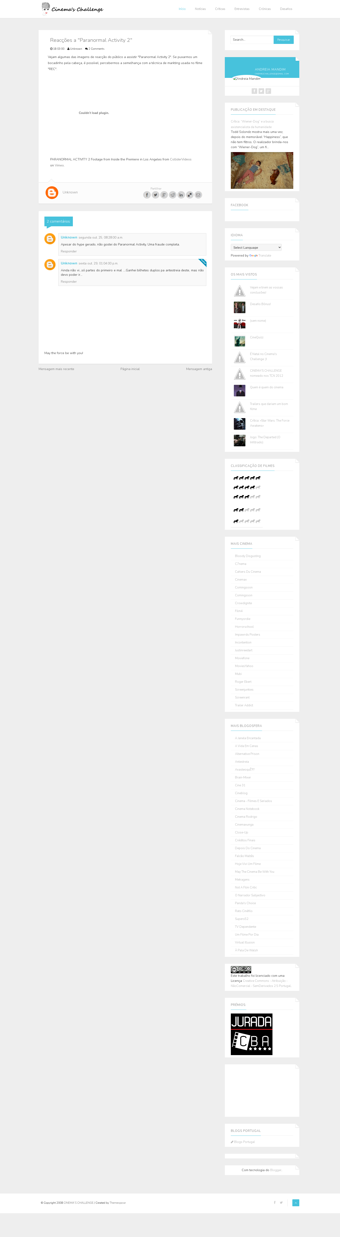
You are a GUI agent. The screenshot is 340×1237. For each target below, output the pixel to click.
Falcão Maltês (244, 856)
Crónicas (265, 9)
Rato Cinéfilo (244, 911)
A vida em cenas (246, 746)
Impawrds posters (247, 635)
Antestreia (242, 762)
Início (182, 9)
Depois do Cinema (248, 848)
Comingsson (243, 595)
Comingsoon (244, 588)
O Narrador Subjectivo (250, 895)
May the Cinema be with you (254, 872)
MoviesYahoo (244, 666)
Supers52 (241, 919)
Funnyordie (242, 619)
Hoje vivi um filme (248, 864)
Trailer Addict (244, 705)
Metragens (242, 880)
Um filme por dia (247, 935)
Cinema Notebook (247, 809)
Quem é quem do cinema (266, 387)
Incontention (243, 643)
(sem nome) (258, 321)
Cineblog (241, 793)
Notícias (200, 9)
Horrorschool (244, 627)
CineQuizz (256, 337)
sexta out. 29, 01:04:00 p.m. (98, 263)
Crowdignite (243, 603)
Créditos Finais (245, 840)
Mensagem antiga (199, 369)
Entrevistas (242, 9)
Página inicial (130, 369)
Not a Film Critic (246, 888)
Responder (69, 251)
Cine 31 (240, 785)
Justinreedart (243, 650)
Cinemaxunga (244, 825)
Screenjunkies (244, 690)
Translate (265, 256)
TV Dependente (245, 927)
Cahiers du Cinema (248, 572)
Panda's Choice (245, 903)
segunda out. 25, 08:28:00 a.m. (101, 237)
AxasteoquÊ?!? (244, 770)
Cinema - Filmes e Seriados (253, 801)
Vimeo (59, 165)
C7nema (240, 564)
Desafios (286, 9)
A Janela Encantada (248, 738)
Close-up (241, 833)
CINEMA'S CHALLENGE (79, 1203)
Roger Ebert (243, 682)
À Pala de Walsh (246, 950)
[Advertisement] (254, 1090)
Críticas (220, 9)
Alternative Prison (247, 754)
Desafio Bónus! (260, 304)
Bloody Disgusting (248, 556)
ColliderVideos (181, 159)
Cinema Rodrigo (246, 817)
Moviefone (242, 658)
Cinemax (241, 580)
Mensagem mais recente (56, 369)
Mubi (238, 674)
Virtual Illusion (245, 943)
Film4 (239, 611)
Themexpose (118, 1203)
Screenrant (242, 698)
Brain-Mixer (243, 778)
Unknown (69, 237)
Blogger (275, 1170)
